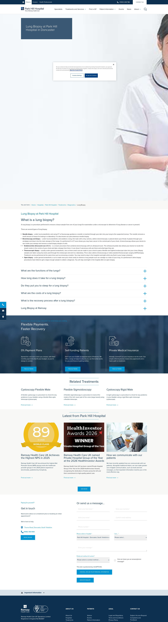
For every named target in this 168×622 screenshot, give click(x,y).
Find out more (28, 369)
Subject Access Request (138, 615)
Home (34, 205)
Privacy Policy (113, 620)
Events (89, 618)
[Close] (113, 64)
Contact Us (140, 2)
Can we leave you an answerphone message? (129, 560)
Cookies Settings (77, 75)
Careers (35, 2)
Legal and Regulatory (116, 615)
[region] (84, 71)
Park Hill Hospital (51, 205)
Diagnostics (71, 205)
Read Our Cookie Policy (76, 70)
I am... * (116, 534)
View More (84, 489)
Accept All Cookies (91, 75)
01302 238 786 (125, 2)
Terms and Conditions (116, 618)
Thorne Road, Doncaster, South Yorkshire (38, 527)
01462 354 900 (29, 532)
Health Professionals (45, 2)
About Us (69, 615)
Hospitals (40, 205)
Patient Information (93, 620)
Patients (28, 2)
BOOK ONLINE (28, 537)
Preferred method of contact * (86, 556)
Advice (89, 615)
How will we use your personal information (94, 572)
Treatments (62, 205)
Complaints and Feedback (135, 619)
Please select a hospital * (84, 534)
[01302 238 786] (3, 305)
